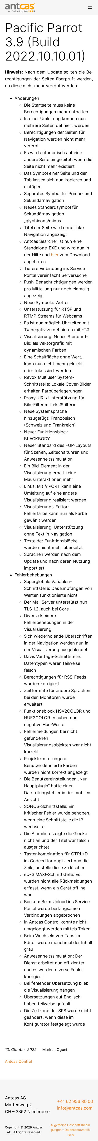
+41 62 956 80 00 (75, 1101)
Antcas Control (18, 1061)
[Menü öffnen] (90, 7)
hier (55, 254)
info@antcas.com (75, 1108)
